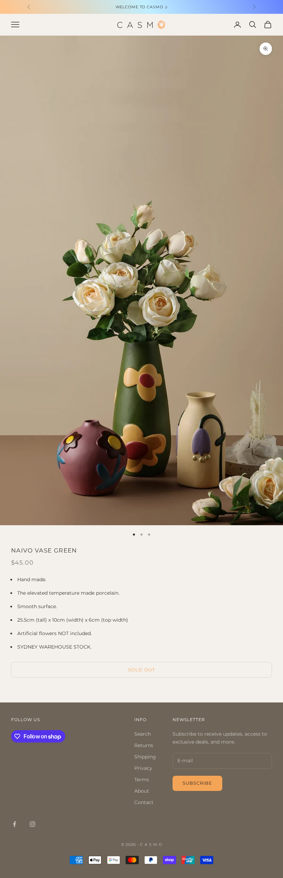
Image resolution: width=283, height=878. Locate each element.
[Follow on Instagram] (32, 824)
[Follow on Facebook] (14, 824)
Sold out (141, 669)
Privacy (143, 768)
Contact (144, 802)
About (141, 791)
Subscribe (197, 783)
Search (142, 734)
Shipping (145, 757)
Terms (141, 779)
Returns (143, 745)
